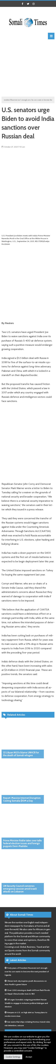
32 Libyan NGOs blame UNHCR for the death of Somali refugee (21, 754)
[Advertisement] (28, 67)
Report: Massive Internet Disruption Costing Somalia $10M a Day (22, 799)
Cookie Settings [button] (13, 1057)
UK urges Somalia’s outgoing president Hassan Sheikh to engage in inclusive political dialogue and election (26, 1003)
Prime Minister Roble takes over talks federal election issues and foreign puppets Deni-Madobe (22, 843)
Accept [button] (29, 1057)
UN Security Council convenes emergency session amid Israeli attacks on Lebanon (20, 889)
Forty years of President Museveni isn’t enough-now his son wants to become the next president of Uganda (27, 971)
